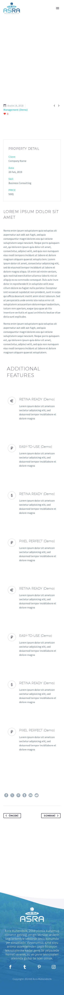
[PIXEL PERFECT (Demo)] (32, 550)
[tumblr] (25, 967)
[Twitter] (12, 795)
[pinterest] (39, 967)
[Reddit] (37, 795)
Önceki (13, 815)
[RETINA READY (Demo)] (32, 408)
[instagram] (54, 967)
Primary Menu (58, 8)
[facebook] (10, 967)
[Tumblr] (24, 795)
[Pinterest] (18, 795)
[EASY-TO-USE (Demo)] (32, 456)
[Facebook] (6, 795)
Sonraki (49, 815)
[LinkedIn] (30, 795)
